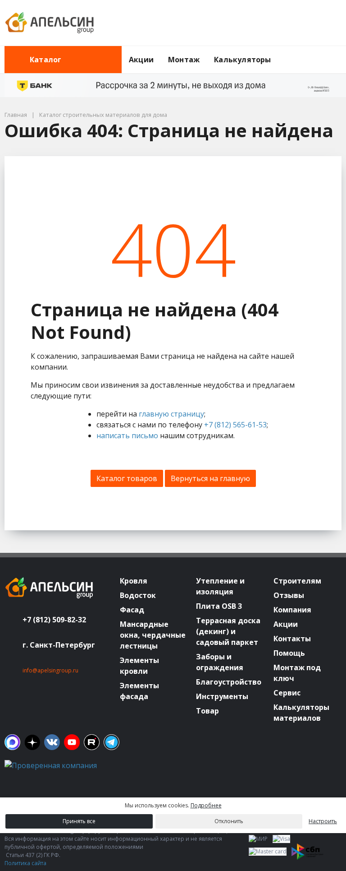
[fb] (12, 742)
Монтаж (184, 60)
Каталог (45, 60)
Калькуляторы (242, 60)
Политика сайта (25, 863)
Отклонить (228, 821)
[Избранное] (285, 23)
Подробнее (206, 805)
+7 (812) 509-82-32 (54, 620)
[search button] (337, 51)
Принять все (79, 821)
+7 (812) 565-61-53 (235, 425)
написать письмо (127, 435)
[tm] (111, 742)
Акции (141, 60)
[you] (72, 742)
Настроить (323, 821)
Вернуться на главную (210, 478)
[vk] (52, 742)
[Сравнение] (306, 23)
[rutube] (92, 742)
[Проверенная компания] (51, 765)
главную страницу (171, 414)
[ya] (32, 742)
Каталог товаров (126, 478)
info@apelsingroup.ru (50, 670)
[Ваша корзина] (326, 23)
